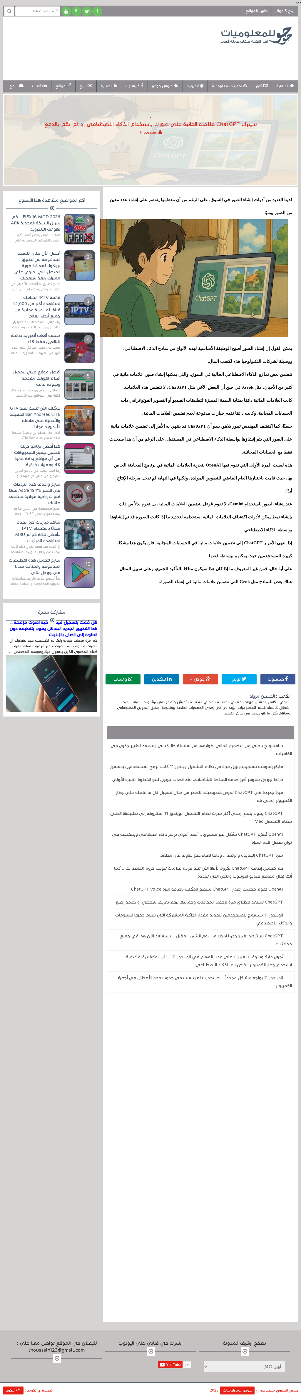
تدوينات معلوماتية (227, 86)
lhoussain (149, 132)
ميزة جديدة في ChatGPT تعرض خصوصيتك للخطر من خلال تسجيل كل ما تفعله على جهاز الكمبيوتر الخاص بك (204, 796)
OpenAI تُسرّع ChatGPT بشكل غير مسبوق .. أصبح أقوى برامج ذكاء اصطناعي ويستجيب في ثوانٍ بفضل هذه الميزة (202, 838)
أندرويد (193, 86)
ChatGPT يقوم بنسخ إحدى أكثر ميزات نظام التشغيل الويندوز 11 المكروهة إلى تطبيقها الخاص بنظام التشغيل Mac (201, 817)
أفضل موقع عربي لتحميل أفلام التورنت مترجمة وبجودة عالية (36, 378)
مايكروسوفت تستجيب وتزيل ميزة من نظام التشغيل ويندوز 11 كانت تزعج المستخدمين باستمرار (196, 766)
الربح (84, 86)
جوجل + (198, 679)
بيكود (11, 1390)
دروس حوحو (163, 86)
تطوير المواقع (256, 11)
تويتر (237, 679)
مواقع (61, 86)
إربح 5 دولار (284, 11)
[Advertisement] (116, 58)
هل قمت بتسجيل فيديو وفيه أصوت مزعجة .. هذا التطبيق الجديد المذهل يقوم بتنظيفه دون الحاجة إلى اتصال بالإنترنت (53, 628)
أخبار (259, 86)
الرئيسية (283, 86)
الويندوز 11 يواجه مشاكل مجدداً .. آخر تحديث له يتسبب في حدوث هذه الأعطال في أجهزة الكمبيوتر (205, 981)
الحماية (107, 86)
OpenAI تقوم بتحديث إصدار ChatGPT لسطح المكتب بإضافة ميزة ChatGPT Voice (207, 889)
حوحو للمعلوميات (237, 1390)
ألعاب (37, 86)
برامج (14, 86)
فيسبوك (276, 679)
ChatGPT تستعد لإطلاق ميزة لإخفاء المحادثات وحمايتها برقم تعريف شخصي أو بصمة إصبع (199, 902)
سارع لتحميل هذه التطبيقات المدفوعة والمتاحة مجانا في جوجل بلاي (34, 566)
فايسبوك (133, 86)
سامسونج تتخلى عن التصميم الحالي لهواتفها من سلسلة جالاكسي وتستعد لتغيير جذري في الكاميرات (201, 749)
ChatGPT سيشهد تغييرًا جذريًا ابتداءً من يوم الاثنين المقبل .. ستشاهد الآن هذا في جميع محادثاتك (206, 940)
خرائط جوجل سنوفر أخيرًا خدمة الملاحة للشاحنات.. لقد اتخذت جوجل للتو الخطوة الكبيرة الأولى (197, 779)
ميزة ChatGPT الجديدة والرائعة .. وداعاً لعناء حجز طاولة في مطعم (221, 855)
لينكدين (159, 679)
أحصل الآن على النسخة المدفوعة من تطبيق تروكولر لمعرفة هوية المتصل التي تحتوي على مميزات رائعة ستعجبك (37, 266)
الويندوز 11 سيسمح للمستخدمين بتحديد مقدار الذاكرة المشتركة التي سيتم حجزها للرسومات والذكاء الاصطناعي (203, 919)
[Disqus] (200, 1078)
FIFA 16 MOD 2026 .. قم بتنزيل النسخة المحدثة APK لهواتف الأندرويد (35, 223)
